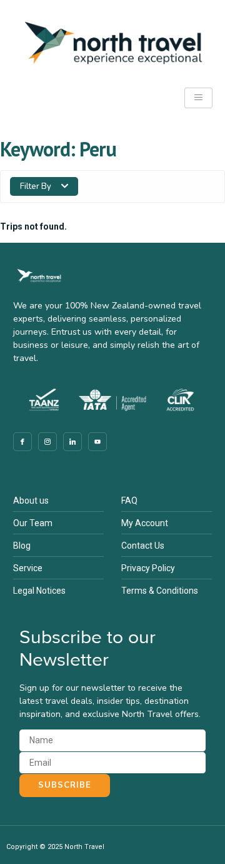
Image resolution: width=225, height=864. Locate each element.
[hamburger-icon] (198, 98)
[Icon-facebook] (22, 441)
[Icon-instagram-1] (47, 441)
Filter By (35, 186)
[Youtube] (97, 441)
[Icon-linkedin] (72, 441)
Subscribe (64, 785)
